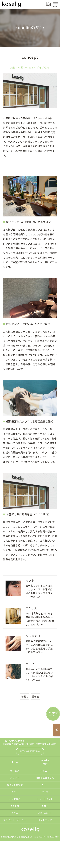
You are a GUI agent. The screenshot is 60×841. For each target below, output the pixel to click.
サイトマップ (45, 820)
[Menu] (55, 4)
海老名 (24, 696)
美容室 (35, 696)
